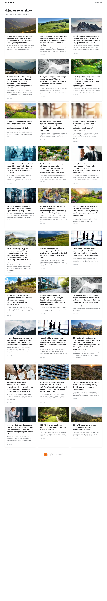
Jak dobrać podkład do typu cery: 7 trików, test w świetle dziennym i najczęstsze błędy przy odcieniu (20, 208)
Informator (9, 2)
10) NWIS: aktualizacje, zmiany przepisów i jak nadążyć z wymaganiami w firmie (84, 427)
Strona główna (98, 2)
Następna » (59, 454)
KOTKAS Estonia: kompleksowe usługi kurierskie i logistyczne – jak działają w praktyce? (53, 427)
